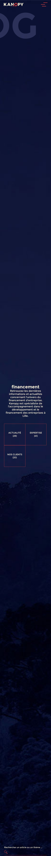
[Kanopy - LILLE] (12, 4)
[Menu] (46, 12)
